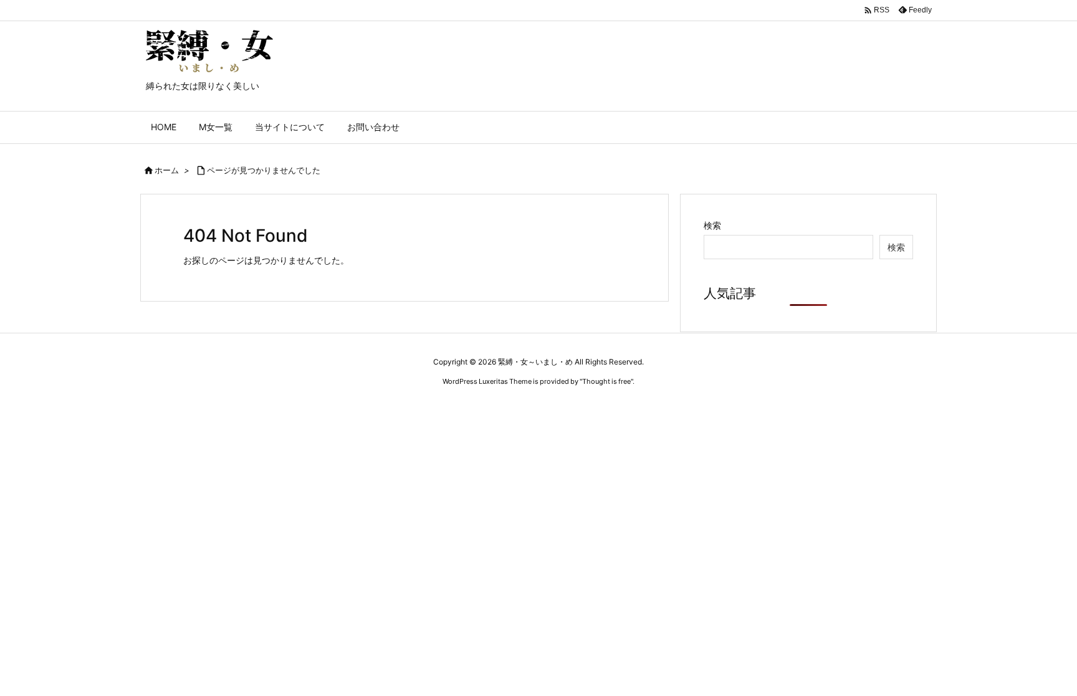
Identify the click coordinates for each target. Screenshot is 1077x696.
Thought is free (606, 381)
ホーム (167, 170)
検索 (712, 225)
